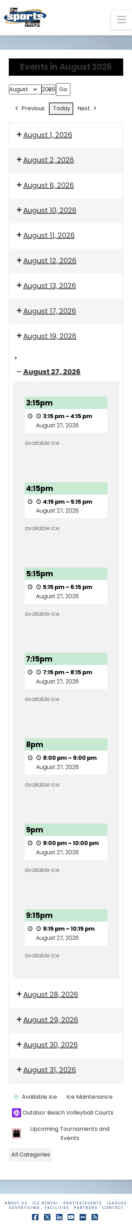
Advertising (24, 1207)
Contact (113, 1207)
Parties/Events (82, 1203)
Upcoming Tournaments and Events (69, 1133)
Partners (86, 1207)
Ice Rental (45, 1203)
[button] (121, 20)
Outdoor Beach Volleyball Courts (68, 1113)
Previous (33, 108)
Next (83, 108)
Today (61, 108)
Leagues (117, 1203)
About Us (16, 1203)
